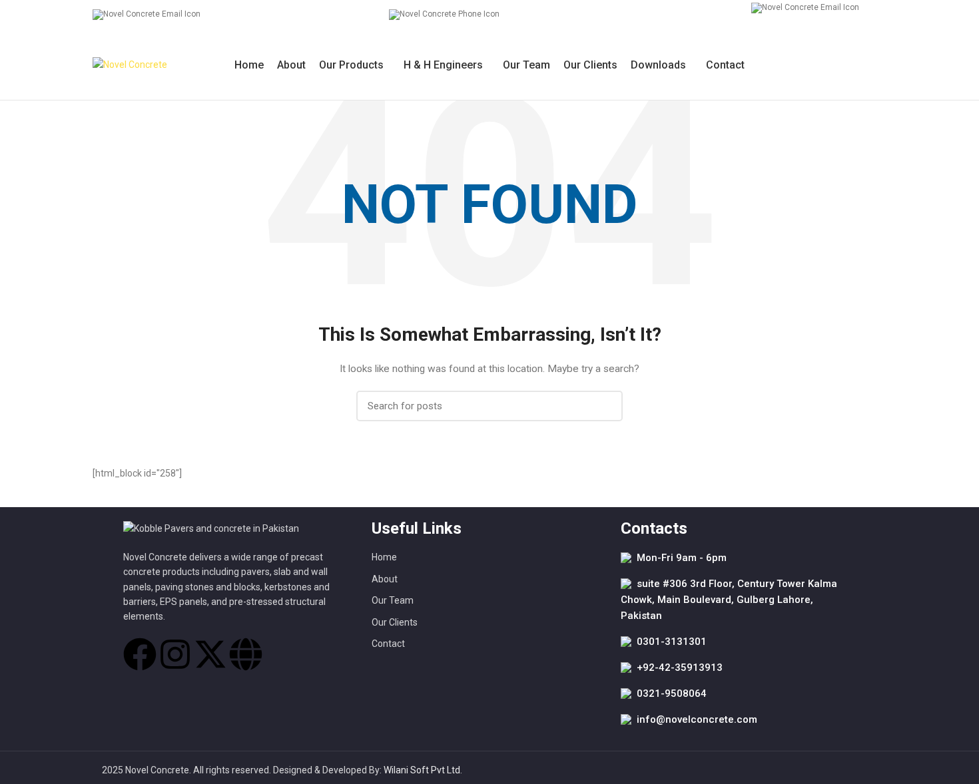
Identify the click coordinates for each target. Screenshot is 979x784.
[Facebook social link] (848, 65)
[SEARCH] (604, 406)
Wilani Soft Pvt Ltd (422, 770)
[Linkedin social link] (878, 65)
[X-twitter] (210, 654)
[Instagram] (175, 654)
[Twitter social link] (863, 65)
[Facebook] (140, 654)
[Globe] (245, 654)
